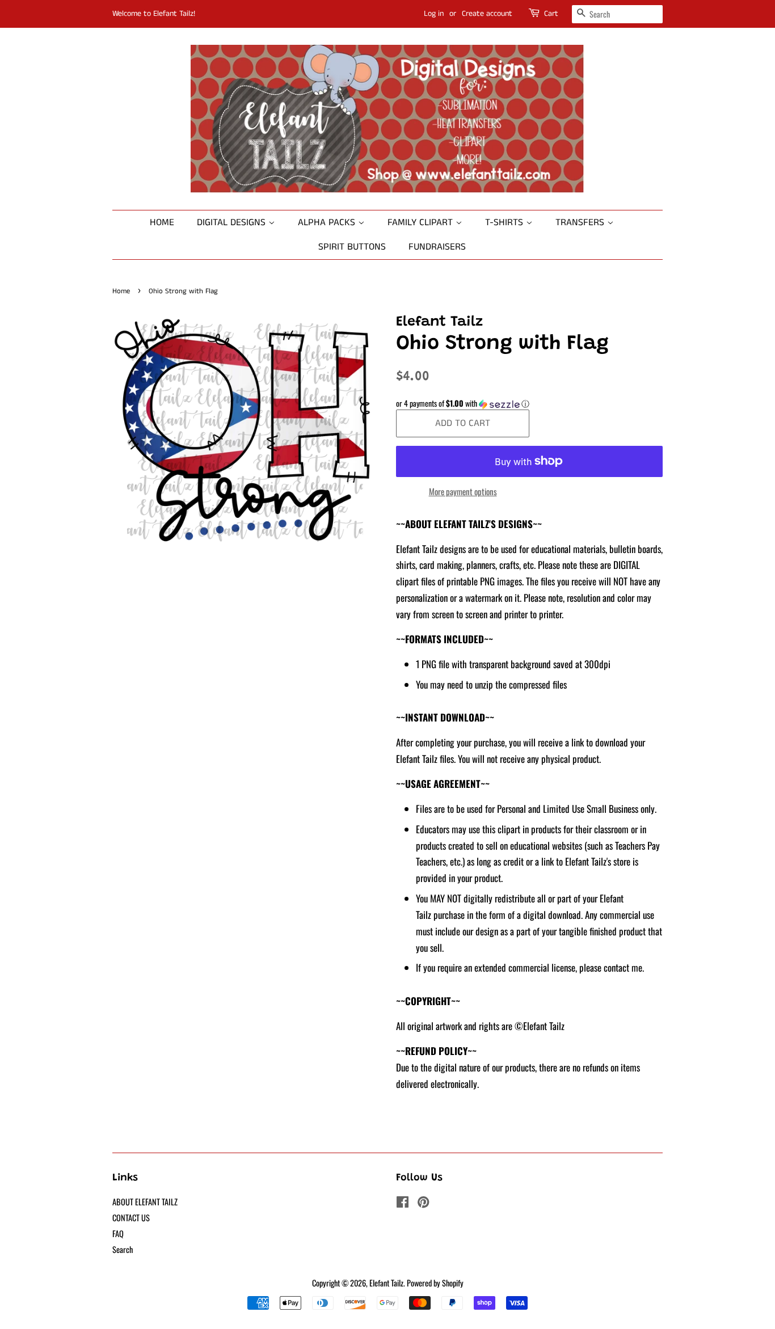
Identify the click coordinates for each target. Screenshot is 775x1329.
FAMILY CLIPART (421, 222)
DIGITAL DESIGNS (232, 222)
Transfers (581, 222)
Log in (434, 13)
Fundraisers (437, 247)
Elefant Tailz (386, 1283)
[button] (529, 403)
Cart (551, 13)
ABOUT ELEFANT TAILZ (145, 1202)
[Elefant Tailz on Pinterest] (423, 1203)
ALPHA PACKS (328, 222)
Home (162, 222)
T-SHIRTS (505, 222)
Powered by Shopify (435, 1283)
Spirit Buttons (352, 247)
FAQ (118, 1233)
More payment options (463, 491)
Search (122, 1249)
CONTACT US (131, 1217)
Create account (487, 13)
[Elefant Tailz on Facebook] (402, 1203)
